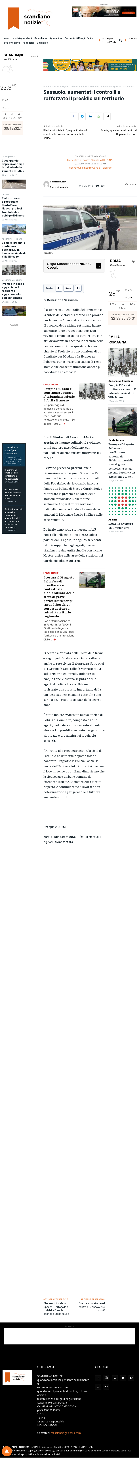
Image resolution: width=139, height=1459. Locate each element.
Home (46, 86)
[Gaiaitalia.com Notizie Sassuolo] (46, 184)
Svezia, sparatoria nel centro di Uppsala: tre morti (92, 1306)
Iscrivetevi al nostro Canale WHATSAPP (90, 160)
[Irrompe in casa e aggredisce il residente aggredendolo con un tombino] (14, 311)
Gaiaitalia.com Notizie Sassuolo (59, 184)
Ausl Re (112, 519)
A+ (78, 288)
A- (58, 288)
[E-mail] (107, 116)
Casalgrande (8, 156)
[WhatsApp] (98, 116)
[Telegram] (82, 116)
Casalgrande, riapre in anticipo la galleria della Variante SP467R (13, 166)
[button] (120, 40)
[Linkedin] (90, 116)
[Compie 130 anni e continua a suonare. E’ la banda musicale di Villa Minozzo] (14, 270)
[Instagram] (106, 1378)
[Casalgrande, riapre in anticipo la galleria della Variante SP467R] (14, 184)
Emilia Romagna (60, 86)
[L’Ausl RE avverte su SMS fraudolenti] (122, 501)
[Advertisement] (29, 381)
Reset (69, 288)
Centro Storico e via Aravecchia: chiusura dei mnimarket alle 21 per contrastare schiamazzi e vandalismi (14, 518)
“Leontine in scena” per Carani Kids (11, 450)
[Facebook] (73, 116)
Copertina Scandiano (12, 279)
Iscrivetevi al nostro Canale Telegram (90, 167)
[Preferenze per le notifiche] (7, 1451)
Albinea (5, 194)
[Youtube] (106, 1387)
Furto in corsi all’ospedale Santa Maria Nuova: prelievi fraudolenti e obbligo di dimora (13, 206)
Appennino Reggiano (12, 238)
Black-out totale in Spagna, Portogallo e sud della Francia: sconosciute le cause (65, 134)
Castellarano (116, 440)
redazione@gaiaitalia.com (66, 1433)
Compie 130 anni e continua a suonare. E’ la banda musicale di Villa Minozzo (14, 249)
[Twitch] (131, 1378)
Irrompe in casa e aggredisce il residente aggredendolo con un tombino (13, 290)
